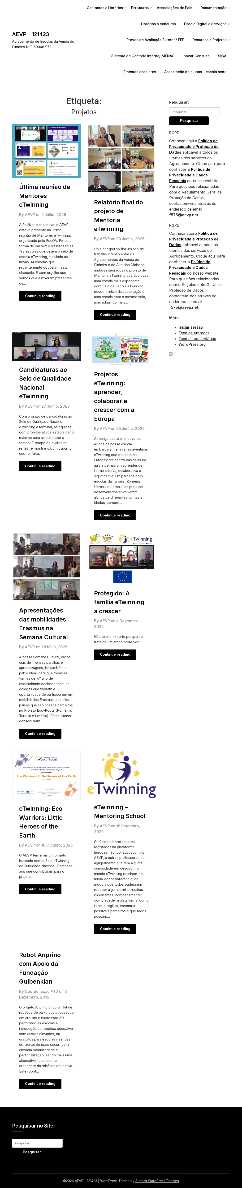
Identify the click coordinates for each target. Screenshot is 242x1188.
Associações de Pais (174, 7)
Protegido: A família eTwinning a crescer (119, 602)
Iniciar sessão (191, 327)
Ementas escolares (139, 71)
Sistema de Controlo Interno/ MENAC (142, 56)
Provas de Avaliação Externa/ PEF (155, 39)
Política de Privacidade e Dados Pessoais (189, 175)
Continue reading (40, 296)
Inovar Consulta (196, 56)
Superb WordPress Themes (157, 1181)
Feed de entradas (194, 333)
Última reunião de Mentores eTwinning (44, 195)
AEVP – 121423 (30, 34)
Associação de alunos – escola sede (195, 71)
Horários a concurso (158, 24)
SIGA (222, 56)
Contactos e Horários (105, 7)
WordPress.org (192, 344)
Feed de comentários (197, 338)
